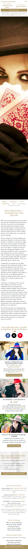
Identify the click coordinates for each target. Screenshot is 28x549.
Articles (21, 201)
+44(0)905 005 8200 (15, 365)
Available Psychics (15, 547)
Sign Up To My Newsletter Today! (14, 473)
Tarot (14, 203)
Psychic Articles (13, 201)
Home (5, 201)
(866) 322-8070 (21, 6)
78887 (15, 402)
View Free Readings (14, 445)
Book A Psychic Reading (14, 375)
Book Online (14, 10)
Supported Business (19, 371)
